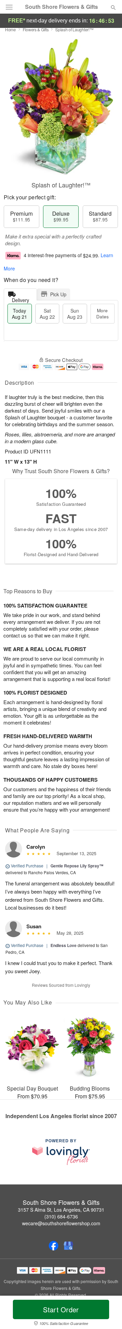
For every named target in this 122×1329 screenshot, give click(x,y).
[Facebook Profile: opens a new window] (53, 1245)
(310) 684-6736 (61, 1216)
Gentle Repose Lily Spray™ (76, 866)
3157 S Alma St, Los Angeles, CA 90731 (61, 1209)
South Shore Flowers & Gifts (61, 7)
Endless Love (63, 945)
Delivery (20, 298)
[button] (107, 1313)
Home (10, 29)
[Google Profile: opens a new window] (68, 1245)
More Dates (102, 313)
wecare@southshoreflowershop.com (61, 1223)
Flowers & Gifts (36, 29)
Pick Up (58, 294)
